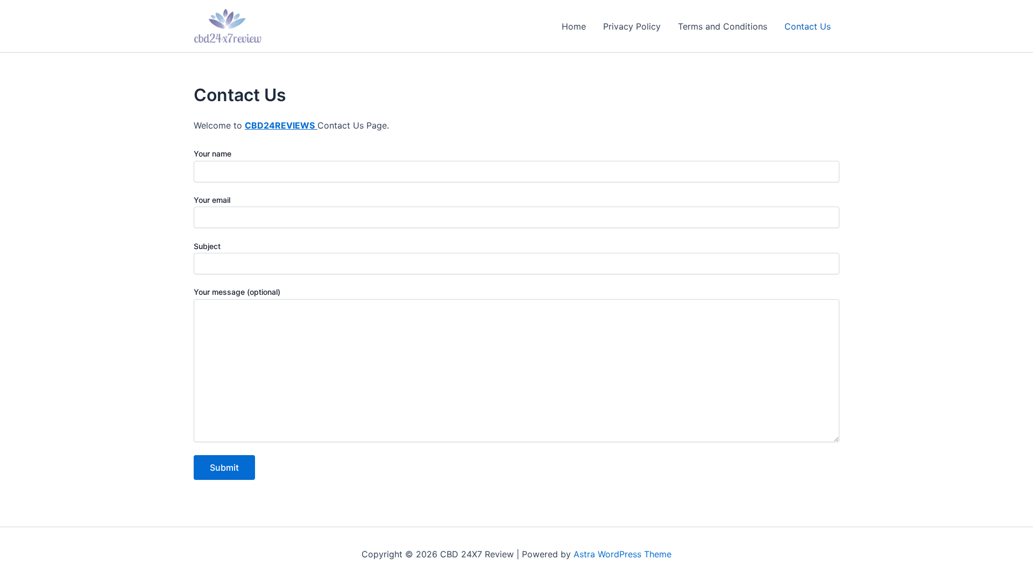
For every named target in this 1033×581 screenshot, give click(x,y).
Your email (212, 199)
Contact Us (807, 26)
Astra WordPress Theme (622, 554)
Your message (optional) (237, 291)
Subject (207, 246)
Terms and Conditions (722, 26)
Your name (212, 153)
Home (574, 26)
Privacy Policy (632, 26)
